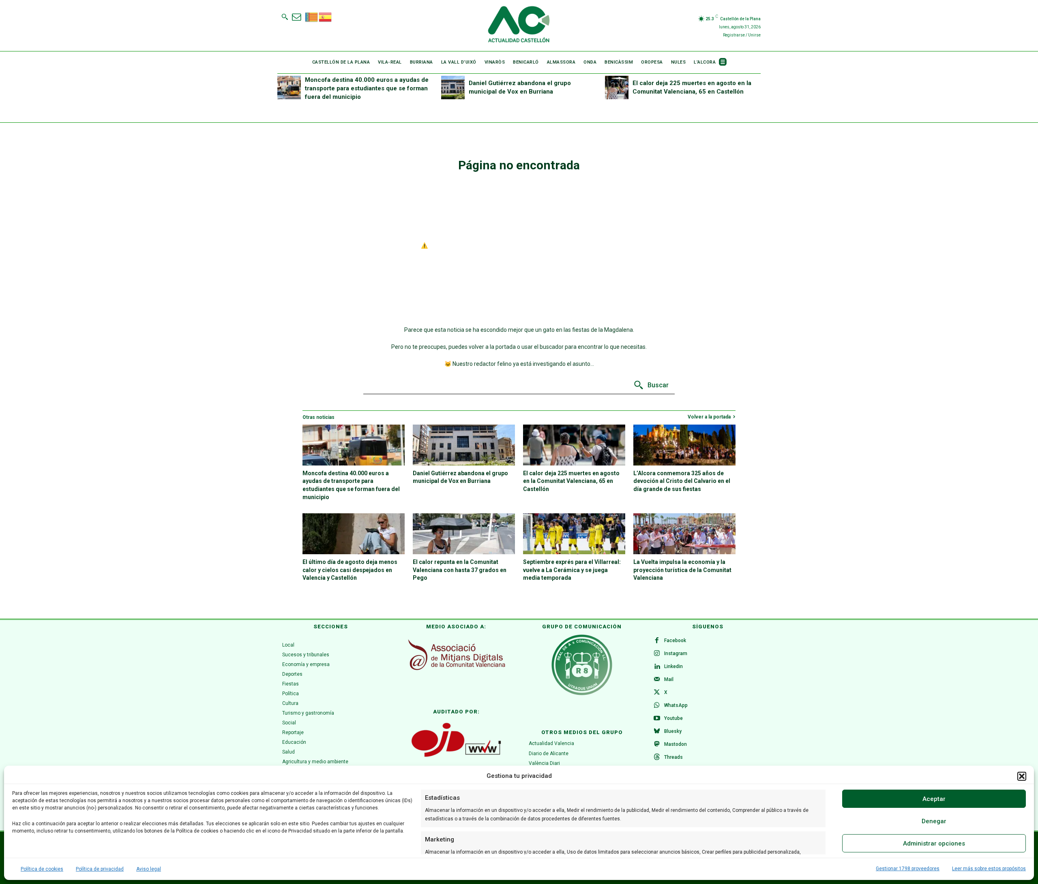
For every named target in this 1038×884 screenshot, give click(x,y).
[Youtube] (656, 718)
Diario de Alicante (548, 753)
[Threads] (656, 757)
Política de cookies (42, 869)
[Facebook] (656, 640)
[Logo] (518, 25)
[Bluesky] (656, 731)
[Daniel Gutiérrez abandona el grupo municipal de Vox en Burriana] (453, 87)
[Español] (325, 16)
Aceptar (934, 799)
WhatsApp (676, 705)
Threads (673, 757)
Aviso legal (148, 869)
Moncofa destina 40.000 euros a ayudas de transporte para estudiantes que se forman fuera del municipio (367, 88)
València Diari (544, 763)
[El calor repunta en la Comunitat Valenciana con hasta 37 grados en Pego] (464, 533)
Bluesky (673, 731)
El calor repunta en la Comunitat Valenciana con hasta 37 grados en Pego (459, 570)
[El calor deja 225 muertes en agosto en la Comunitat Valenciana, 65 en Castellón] (616, 87)
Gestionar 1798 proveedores (907, 868)
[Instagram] (656, 653)
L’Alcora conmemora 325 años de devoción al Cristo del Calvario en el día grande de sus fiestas (681, 481)
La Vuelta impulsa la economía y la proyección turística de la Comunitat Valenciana (682, 570)
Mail (668, 679)
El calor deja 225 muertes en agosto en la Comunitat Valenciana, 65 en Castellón (571, 481)
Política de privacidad (100, 869)
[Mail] (656, 679)
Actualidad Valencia (551, 743)
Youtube (673, 718)
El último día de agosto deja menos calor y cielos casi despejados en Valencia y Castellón (349, 570)
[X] (656, 692)
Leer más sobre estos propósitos (989, 868)
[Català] (312, 16)
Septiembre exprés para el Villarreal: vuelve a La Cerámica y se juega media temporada (572, 570)
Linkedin (673, 666)
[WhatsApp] (656, 705)
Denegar (934, 821)
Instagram (675, 653)
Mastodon (675, 744)
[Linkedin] (656, 666)
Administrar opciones (934, 843)
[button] (1022, 776)
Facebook (675, 640)
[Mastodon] (656, 744)
